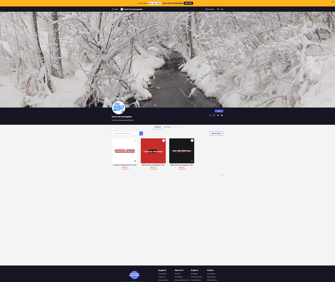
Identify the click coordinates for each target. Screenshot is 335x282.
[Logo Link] (121, 9)
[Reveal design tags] (135, 161)
